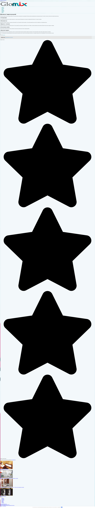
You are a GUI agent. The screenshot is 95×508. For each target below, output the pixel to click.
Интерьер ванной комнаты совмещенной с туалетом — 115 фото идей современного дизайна (12, 487)
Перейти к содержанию (3, 0)
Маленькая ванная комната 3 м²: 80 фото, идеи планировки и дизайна (9, 478)
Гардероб (3, 10)
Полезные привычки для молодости (4, 504)
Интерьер (3, 11)
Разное (2, 12)
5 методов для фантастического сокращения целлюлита (7, 505)
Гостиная (3, 499)
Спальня (3, 8)
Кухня (2, 9)
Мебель (3, 7)
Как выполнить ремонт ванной (4, 469)
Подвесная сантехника (3, 496)
